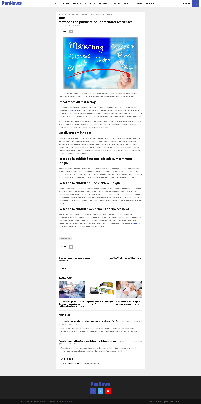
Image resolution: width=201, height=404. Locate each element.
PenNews (12, 3)
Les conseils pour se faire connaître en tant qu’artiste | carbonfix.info (88, 321)
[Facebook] (184, 3)
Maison (117, 3)
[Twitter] (186, 3)
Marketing (62, 18)
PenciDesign (69, 401)
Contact (150, 3)
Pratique (77, 3)
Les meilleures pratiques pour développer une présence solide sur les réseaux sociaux (71, 304)
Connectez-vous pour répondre (131, 321)
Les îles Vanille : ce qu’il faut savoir (126, 258)
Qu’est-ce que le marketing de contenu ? (100, 303)
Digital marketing (65, 238)
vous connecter (73, 363)
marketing (136, 223)
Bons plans (104, 3)
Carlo (62, 26)
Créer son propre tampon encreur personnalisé (74, 259)
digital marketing (76, 110)
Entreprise (90, 3)
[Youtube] (189, 3)
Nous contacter (175, 402)
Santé (139, 3)
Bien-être (128, 3)
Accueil (53, 3)
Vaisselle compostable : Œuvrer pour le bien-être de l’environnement (88, 341)
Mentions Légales (162, 402)
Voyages (65, 3)
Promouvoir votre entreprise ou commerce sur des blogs (128, 303)
